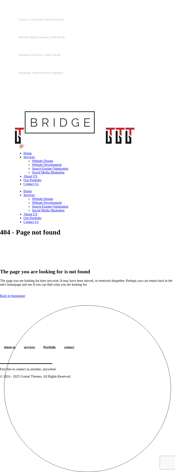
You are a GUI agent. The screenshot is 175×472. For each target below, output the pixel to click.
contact (69, 347)
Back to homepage (12, 296)
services (29, 347)
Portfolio (49, 347)
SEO (23, 64)
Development (32, 46)
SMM (24, 81)
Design (25, 28)
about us (10, 347)
